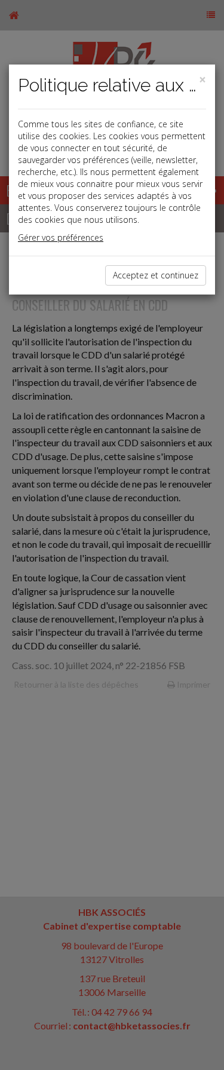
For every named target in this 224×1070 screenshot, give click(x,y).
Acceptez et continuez (155, 275)
